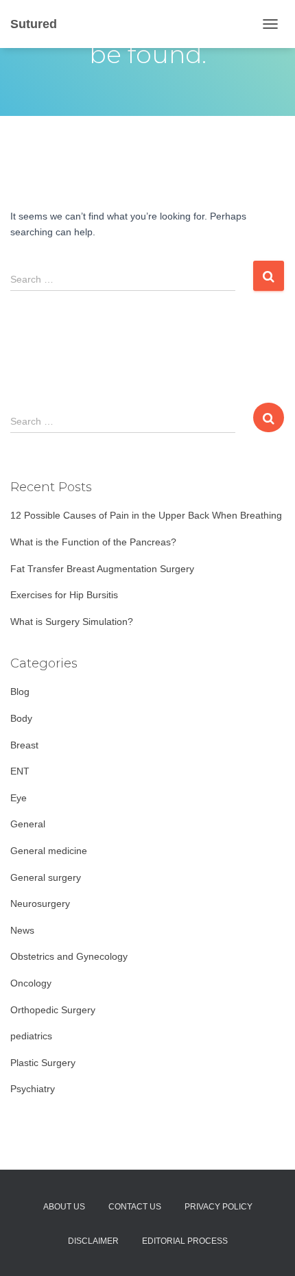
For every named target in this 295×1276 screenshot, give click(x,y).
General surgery (45, 877)
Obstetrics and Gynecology (69, 956)
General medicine (48, 850)
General (27, 823)
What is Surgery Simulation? (71, 621)
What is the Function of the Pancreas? (93, 541)
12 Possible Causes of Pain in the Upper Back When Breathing (146, 515)
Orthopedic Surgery (52, 1009)
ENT (20, 771)
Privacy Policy (218, 1207)
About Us (64, 1207)
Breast (24, 745)
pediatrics (31, 1035)
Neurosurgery (40, 903)
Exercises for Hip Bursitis (64, 594)
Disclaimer (93, 1241)
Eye (18, 797)
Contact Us (134, 1207)
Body (21, 718)
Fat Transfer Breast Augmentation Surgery (102, 568)
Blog (20, 691)
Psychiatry (32, 1088)
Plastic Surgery (42, 1062)
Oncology (30, 983)
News (22, 930)
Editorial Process (185, 1241)
